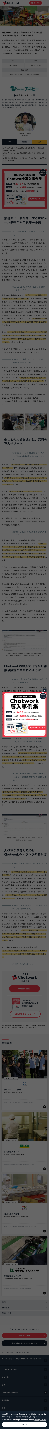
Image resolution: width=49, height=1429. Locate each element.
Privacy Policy (40, 1420)
